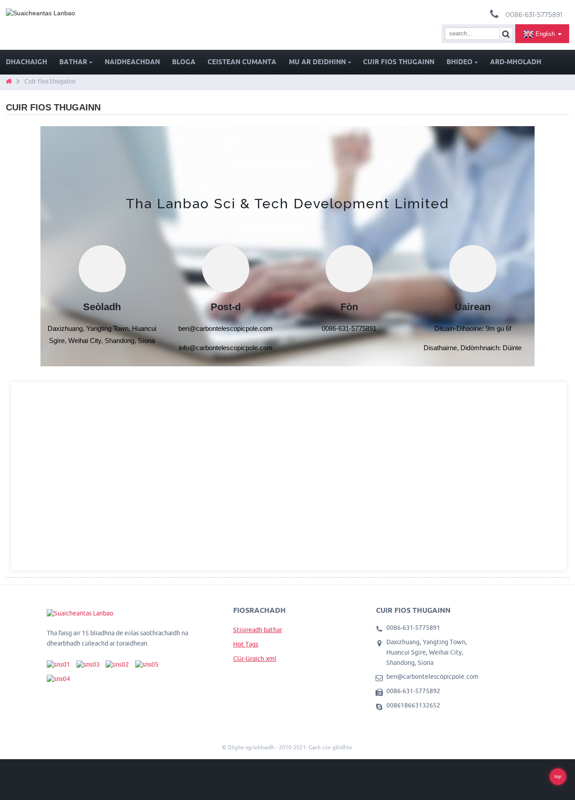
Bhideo (460, 62)
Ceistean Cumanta (242, 62)
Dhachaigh (26, 62)
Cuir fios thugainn (398, 62)
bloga (183, 62)
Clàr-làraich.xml (254, 658)
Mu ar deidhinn (317, 62)
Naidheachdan (132, 62)
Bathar (73, 62)
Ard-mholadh (515, 62)
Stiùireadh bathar (257, 629)
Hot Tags (245, 644)
